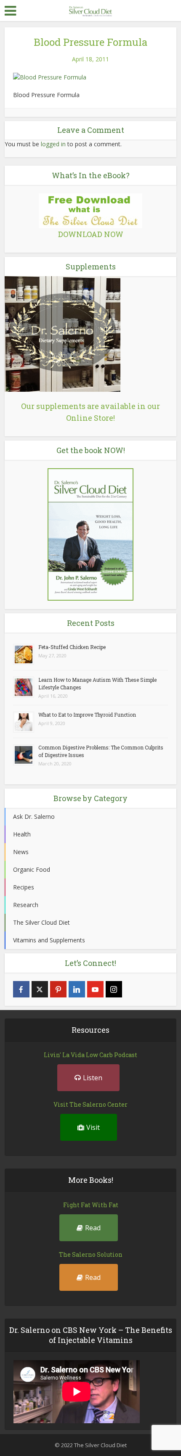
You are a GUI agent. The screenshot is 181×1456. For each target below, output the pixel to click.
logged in (53, 144)
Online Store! (90, 418)
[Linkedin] (77, 989)
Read (93, 1227)
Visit (93, 1127)
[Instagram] (114, 989)
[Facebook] (21, 989)
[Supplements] (62, 334)
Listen (92, 1077)
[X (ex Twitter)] (40, 989)
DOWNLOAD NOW (90, 234)
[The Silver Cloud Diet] (90, 10)
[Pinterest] (58, 989)
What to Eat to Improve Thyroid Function (87, 714)
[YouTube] (95, 989)
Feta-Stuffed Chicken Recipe (72, 647)
